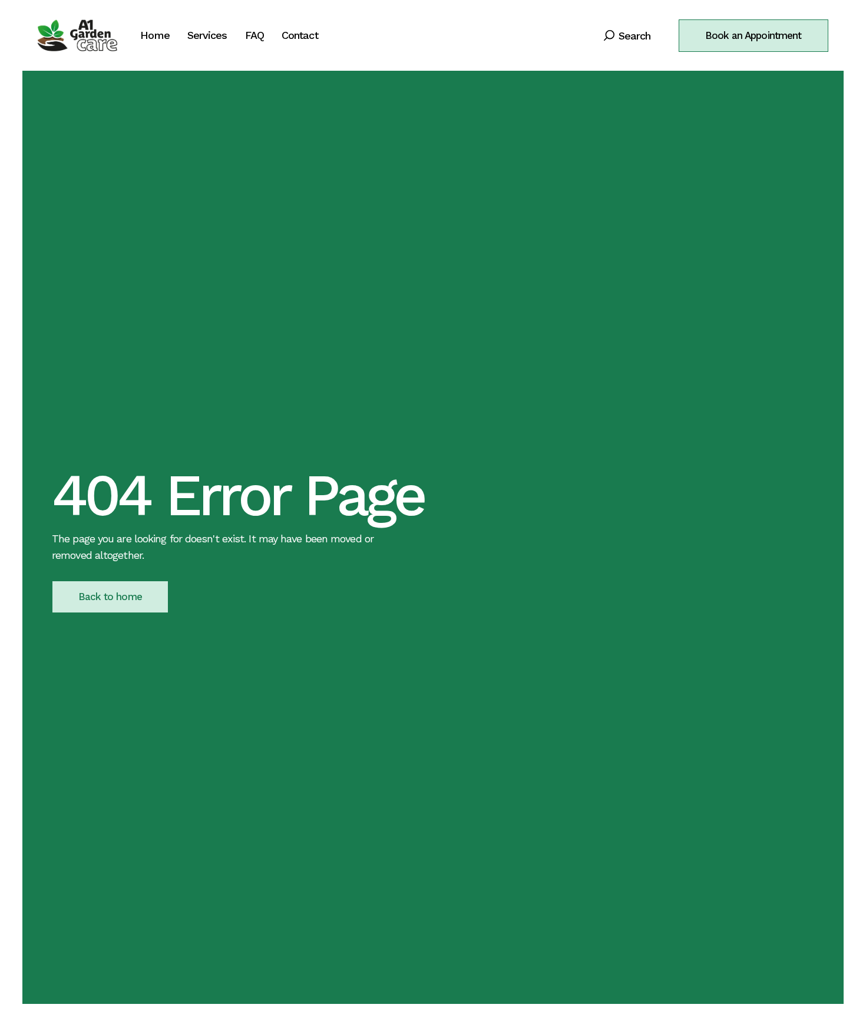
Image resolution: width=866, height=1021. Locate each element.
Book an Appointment (753, 35)
